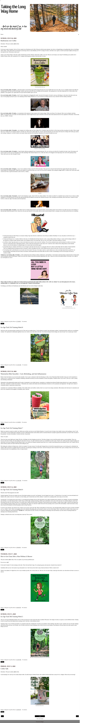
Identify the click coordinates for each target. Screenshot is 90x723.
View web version (40, 718)
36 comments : (25, 659)
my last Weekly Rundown (38, 431)
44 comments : (24, 547)
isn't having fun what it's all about (51, 447)
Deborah (24, 285)
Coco (29, 285)
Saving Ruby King (7, 246)
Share (2, 323)
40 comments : (24, 422)
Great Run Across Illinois (42, 623)
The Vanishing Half (7, 250)
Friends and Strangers (8, 238)
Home (40, 716)
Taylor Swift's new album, (39, 195)
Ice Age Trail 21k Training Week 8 (12, 327)
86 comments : (24, 607)
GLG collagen (21, 56)
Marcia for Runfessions (14, 285)
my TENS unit (73, 170)
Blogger (42, 721)
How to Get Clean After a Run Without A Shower (16, 556)
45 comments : (25, 364)
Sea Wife (5, 242)
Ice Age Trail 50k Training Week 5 (12, 616)
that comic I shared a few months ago (60, 440)
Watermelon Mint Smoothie (58, 377)
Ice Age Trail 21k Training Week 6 (12, 489)
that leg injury (40, 168)
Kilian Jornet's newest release (56, 209)
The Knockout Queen (7, 235)
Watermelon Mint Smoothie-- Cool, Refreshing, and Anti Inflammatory (23, 374)
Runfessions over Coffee (8, 41)
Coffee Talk (4, 669)
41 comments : (24, 709)
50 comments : (24, 321)
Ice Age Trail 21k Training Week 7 (12, 428)
